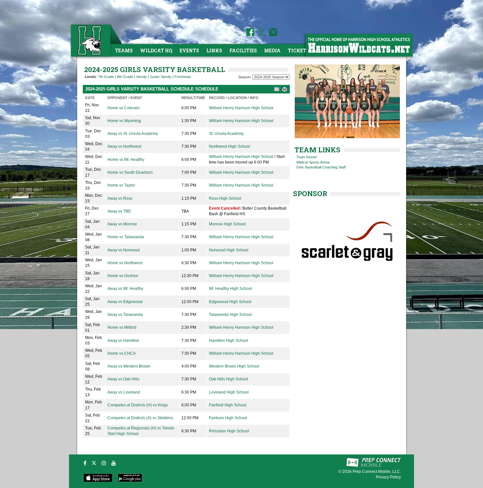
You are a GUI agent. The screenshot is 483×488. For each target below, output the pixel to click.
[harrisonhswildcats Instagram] (272, 35)
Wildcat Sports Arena (313, 162)
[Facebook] (85, 463)
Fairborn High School (228, 418)
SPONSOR (310, 193)
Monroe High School (227, 224)
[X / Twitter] (94, 463)
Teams (124, 50)
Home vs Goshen (122, 275)
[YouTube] (113, 463)
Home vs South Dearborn (130, 172)
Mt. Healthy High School (230, 288)
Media (272, 50)
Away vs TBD (119, 211)
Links (214, 50)
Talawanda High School (230, 314)
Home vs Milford (121, 327)
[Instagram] (103, 463)
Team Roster (306, 157)
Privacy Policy (388, 477)
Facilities (243, 50)
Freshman (182, 77)
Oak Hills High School (228, 379)
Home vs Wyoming (124, 120)
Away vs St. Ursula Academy (132, 133)
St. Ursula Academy (226, 133)
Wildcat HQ (156, 50)
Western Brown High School (234, 366)
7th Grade (106, 77)
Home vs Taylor (121, 185)
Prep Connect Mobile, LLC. (377, 471)
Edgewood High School (230, 301)
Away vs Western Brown (128, 366)
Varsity (141, 77)
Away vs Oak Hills (123, 379)
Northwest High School (229, 146)
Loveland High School (229, 392)
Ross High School (225, 198)
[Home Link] (90, 40)
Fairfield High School (227, 405)
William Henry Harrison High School (241, 108)
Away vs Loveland (123, 392)
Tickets (298, 50)
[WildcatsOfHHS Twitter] (260, 35)
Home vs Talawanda (125, 237)
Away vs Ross (119, 198)
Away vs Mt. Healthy (125, 288)
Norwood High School (228, 250)
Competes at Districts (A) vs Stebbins (140, 418)
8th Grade (125, 77)
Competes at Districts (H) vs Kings (137, 405)
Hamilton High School (228, 340)
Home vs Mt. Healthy (125, 159)
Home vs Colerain (123, 108)
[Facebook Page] (250, 35)
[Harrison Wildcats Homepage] (358, 45)
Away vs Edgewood (125, 301)
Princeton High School (229, 431)
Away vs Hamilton (123, 340)
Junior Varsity (161, 77)
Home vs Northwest (124, 263)
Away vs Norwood (123, 250)
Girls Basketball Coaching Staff (321, 167)
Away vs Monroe (122, 224)
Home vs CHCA (121, 353)
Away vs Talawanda (125, 314)
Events (189, 50)
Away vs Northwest (124, 146)
